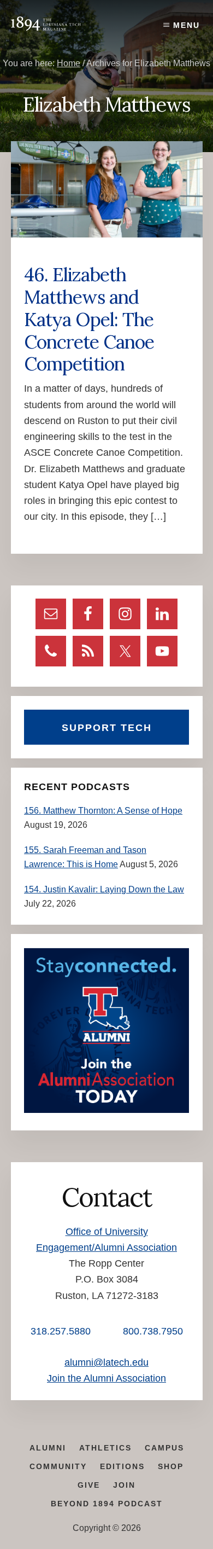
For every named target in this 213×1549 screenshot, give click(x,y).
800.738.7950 (153, 1331)
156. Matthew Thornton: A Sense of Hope (103, 810)
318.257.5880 (61, 1331)
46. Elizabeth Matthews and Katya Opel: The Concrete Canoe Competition (89, 319)
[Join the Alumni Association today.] (106, 1110)
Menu (186, 25)
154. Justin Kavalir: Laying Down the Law (104, 889)
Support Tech (107, 727)
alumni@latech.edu (106, 1362)
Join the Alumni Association (106, 1378)
